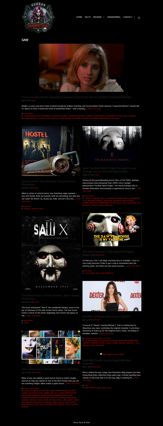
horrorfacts (112, 116)
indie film (94, 203)
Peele (77, 400)
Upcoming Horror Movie (100, 118)
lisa (74, 398)
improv (86, 203)
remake (48, 402)
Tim (55, 405)
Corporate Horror (60, 116)
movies (53, 400)
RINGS (55, 402)
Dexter (115, 341)
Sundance (132, 203)
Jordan (34, 398)
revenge (133, 116)
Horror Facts (100, 255)
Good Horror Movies (68, 393)
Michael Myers (36, 400)
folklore (108, 201)
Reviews (97, 17)
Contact (127, 17)
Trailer (61, 405)
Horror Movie (47, 395)
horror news (100, 116)
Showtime (100, 345)
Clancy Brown (92, 341)
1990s (88, 198)
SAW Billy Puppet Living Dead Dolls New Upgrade (106, 361)
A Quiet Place (36, 391)
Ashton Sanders (43, 116)
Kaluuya (55, 398)
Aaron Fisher (30, 116)
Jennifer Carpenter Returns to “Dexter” (106, 316)
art (48, 391)
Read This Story (94, 109)
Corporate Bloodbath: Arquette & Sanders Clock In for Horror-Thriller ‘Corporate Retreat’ (76, 97)
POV (119, 203)
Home (79, 17)
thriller (85, 118)
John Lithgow (105, 343)
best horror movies (59, 391)
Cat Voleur (90, 273)
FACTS (88, 17)
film (41, 393)
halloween (27, 395)
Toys (86, 385)
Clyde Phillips (105, 341)
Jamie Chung (133, 341)
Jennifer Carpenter (91, 343)
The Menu (76, 118)
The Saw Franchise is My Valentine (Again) (108, 251)
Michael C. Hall (133, 343)
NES (65, 400)
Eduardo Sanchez (96, 201)
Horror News (28, 114)
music (60, 400)
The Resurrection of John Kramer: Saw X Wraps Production (51, 296)
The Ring (49, 405)
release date (39, 402)
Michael (123, 343)
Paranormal (114, 17)
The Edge (26, 405)
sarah (62, 402)
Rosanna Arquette (30, 118)
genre (47, 393)
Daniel (25, 393)
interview (123, 341)
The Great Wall (37, 405)
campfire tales (98, 198)
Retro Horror (89, 196)
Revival (86, 345)
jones (115, 343)
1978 (27, 391)
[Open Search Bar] (139, 18)
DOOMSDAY (34, 393)
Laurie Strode (65, 398)
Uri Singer (115, 118)
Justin (33, 101)
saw (48, 118)
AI (44, 391)
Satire (42, 118)
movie (46, 400)
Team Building (65, 118)
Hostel (28, 209)
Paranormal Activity (108, 203)
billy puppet (90, 388)
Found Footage (120, 201)
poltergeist (27, 402)
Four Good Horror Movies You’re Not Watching (50, 369)
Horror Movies (61, 395)
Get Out (54, 393)
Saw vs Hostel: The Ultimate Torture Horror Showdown (49, 182)
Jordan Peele (44, 398)
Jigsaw (35, 209)
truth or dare (72, 405)
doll (99, 388)
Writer (25, 407)
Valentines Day (108, 273)
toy (109, 388)
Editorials (27, 206)
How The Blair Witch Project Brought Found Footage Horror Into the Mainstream (109, 169)
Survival (55, 118)
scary (73, 402)
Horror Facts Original (31, 388)
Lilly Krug (124, 116)
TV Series (107, 338)
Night (71, 400)
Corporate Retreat (77, 116)
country (72, 391)
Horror (90, 116)
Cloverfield (110, 198)
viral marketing (106, 205)
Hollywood (89, 338)
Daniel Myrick (122, 198)
